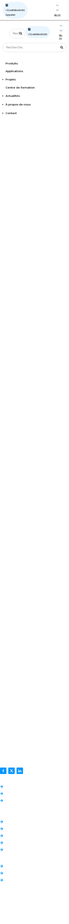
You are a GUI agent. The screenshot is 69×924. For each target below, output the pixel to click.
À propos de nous (18, 104)
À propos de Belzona (20, 822)
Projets (11, 79)
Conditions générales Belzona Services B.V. (36, 794)
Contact (11, 113)
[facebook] (3, 771)
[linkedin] (20, 771)
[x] (11, 771)
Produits (11, 866)
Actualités (13, 96)
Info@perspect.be (13, 759)
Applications (14, 873)
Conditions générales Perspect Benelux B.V (36, 787)
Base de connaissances (21, 843)
